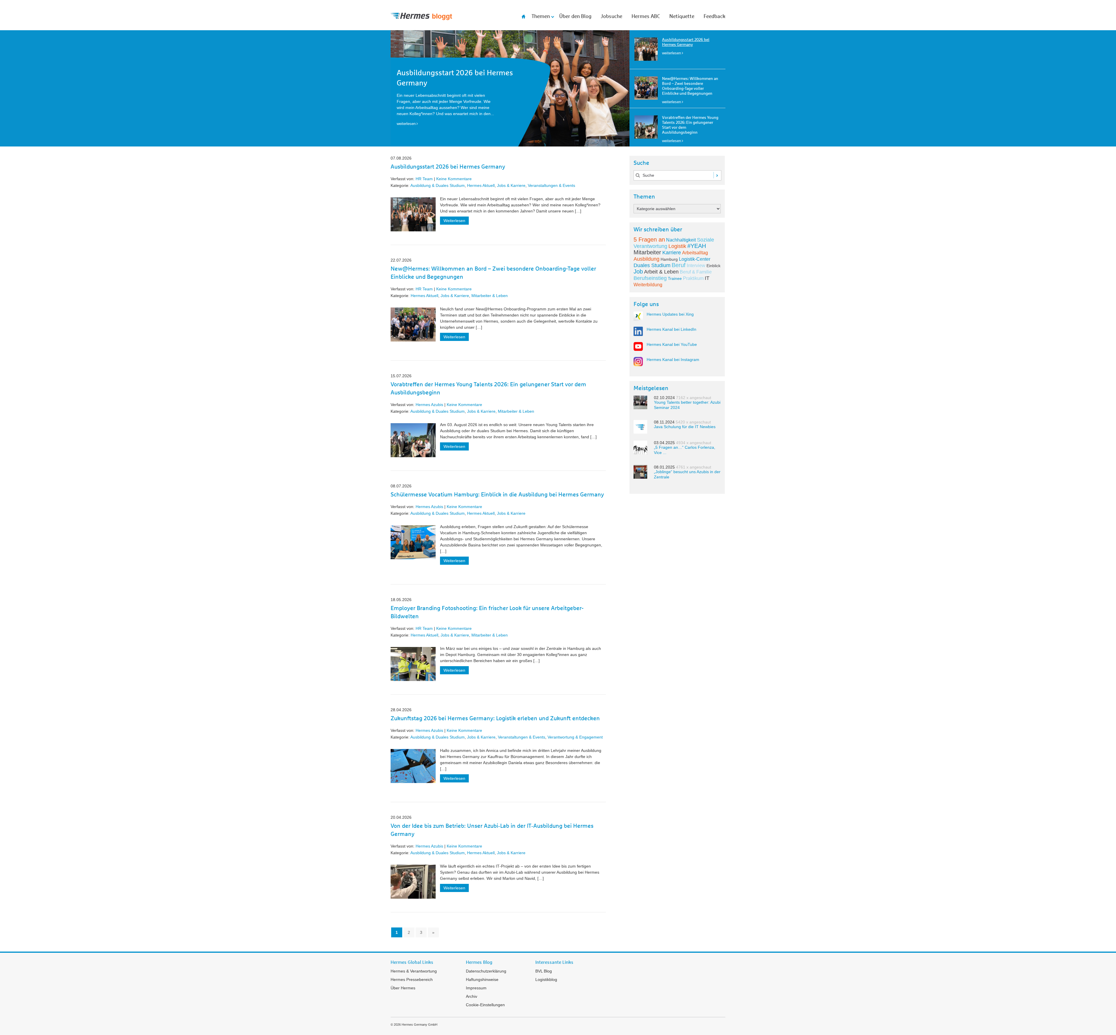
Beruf (679, 265)
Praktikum (693, 278)
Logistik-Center (694, 259)
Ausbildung (646, 259)
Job (638, 271)
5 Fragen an (649, 239)
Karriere (671, 252)
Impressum (476, 988)
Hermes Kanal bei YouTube (672, 344)
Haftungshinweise (482, 979)
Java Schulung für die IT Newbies (685, 426)
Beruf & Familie (696, 271)
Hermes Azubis (429, 404)
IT (707, 278)
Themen (541, 16)
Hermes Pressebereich (412, 979)
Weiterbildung (648, 284)
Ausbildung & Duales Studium (437, 185)
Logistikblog (546, 979)
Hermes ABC (646, 16)
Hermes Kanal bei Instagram (673, 359)
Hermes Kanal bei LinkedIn (671, 329)
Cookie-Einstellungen (485, 1004)
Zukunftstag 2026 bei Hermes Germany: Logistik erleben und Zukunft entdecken (495, 718)
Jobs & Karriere (511, 185)
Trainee (675, 278)
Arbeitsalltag (695, 252)
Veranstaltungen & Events (551, 185)
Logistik (677, 246)
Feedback (714, 16)
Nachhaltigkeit (681, 239)
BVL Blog (543, 971)
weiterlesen (671, 53)
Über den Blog (575, 16)
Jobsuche (611, 16)
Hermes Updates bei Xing (670, 314)
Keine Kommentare (454, 178)
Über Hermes (403, 988)
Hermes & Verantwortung (414, 971)
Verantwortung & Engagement (575, 737)
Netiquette (681, 16)
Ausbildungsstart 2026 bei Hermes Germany (448, 167)
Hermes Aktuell (481, 185)
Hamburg (669, 259)
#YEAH (696, 246)
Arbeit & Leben (661, 272)
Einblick (713, 265)
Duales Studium (652, 265)
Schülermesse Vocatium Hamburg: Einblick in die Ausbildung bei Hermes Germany (497, 495)
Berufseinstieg (650, 278)
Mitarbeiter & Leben (489, 295)
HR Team (424, 178)
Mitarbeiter (647, 252)
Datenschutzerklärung (486, 971)
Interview (696, 265)
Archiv (471, 996)
